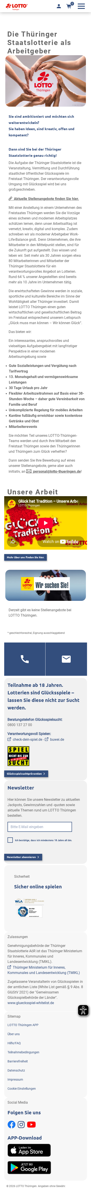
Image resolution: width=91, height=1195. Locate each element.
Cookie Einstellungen (22, 1088)
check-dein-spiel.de (27, 739)
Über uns (14, 1034)
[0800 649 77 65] (24, 659)
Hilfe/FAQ (14, 1043)
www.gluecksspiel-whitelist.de (31, 1003)
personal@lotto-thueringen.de (57, 471)
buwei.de (57, 739)
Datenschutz (16, 1070)
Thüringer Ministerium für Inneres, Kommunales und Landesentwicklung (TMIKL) (44, 970)
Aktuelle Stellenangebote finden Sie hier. (46, 199)
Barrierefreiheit (18, 1061)
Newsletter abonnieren (21, 857)
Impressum (15, 1079)
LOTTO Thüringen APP (23, 1025)
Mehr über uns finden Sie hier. (25, 557)
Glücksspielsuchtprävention (24, 773)
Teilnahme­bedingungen (23, 1052)
